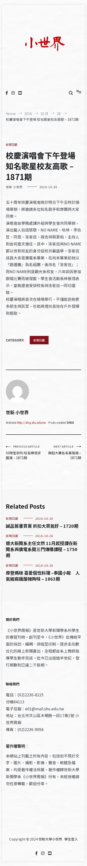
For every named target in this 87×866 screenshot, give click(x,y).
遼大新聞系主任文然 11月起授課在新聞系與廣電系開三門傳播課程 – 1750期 (41, 549)
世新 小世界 (14, 187)
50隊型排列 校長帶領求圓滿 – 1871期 (23, 452)
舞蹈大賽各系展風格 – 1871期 (64, 452)
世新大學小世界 (50, 839)
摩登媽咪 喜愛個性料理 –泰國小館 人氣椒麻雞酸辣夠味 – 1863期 (43, 576)
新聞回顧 (11, 144)
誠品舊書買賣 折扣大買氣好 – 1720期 (42, 526)
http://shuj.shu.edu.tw (31, 422)
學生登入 (71, 839)
